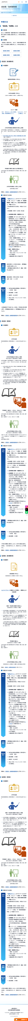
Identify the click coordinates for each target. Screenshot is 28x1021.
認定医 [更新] (16, 51)
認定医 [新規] (6, 51)
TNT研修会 (3, 112)
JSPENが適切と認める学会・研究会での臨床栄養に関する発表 (14, 135)
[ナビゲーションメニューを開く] (26, 2)
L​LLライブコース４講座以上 (20, 112)
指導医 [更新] (16, 55)
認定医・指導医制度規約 (11, 192)
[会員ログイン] (22, 2)
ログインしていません (7, 12)
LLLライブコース (5, 590)
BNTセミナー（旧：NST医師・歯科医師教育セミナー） (11, 112)
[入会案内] (18, 2)
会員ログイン (11, 198)
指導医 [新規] (6, 55)
